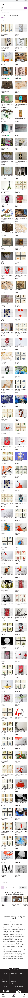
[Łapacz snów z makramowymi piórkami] (7, 484)
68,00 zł (3, 50)
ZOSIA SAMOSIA (17, 48)
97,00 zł (17, 207)
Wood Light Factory (4, 134)
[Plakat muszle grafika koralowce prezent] (21, 384)
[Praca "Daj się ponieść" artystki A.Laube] (21, 783)
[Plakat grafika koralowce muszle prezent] (21, 356)
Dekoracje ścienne (5, 12)
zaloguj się (24, 2)
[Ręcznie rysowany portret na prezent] (21, 71)
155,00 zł (3, 249)
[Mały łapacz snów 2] (21, 456)
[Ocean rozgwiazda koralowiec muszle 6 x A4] (7, 798)
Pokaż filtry (3, 17)
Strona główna (3, 10)
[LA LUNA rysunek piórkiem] (7, 641)
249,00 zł (17, 164)
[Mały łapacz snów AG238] (7, 441)
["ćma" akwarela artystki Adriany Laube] (21, 399)
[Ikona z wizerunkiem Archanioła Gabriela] (21, 242)
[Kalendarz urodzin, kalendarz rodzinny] (21, 228)
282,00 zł (17, 192)
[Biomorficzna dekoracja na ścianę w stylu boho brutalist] (21, 156)
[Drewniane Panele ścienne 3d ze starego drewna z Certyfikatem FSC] (21, 213)
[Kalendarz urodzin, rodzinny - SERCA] (7, 285)
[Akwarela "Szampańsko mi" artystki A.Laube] (21, 769)
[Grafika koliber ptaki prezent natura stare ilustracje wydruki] (7, 456)
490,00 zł (3, 121)
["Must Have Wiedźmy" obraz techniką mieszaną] (7, 213)
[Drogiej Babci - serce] (7, 256)
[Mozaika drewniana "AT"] (7, 128)
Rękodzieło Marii (18, 134)
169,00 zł (17, 64)
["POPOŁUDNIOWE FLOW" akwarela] (21, 441)
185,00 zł (17, 107)
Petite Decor (3, 162)
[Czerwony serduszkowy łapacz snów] (21, 584)
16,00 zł (3, 292)
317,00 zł (17, 478)
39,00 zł (3, 335)
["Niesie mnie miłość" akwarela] (21, 712)
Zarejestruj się (13, 981)
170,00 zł (3, 235)
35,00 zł (17, 135)
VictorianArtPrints (4, 34)
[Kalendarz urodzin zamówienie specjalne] (7, 356)
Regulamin (4, 978)
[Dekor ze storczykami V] (7, 113)
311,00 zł (17, 335)
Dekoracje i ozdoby (16, 10)
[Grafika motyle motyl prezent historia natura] (7, 712)
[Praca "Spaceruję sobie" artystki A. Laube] (21, 484)
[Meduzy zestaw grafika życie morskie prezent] (7, 840)
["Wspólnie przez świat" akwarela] (21, 655)
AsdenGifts (17, 34)
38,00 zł (3, 164)
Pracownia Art (17, 162)
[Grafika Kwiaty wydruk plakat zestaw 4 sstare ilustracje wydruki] (21, 427)
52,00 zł (17, 121)
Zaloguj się (24, 996)
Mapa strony (4, 981)
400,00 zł (3, 64)
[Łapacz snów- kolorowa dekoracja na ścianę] (21, 541)
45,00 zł (3, 306)
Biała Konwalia (17, 91)
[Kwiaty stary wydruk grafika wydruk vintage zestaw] (21, 513)
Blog (11, 979)
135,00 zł (3, 364)
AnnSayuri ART (3, 105)
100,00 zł (17, 249)
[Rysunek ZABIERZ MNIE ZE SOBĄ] (21, 798)
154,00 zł (3, 706)
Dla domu (10, 10)
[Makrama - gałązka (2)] (17, 899)
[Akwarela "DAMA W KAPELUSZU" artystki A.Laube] (21, 527)
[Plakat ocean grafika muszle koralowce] (7, 726)
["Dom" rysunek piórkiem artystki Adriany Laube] (21, 855)
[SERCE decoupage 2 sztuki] (21, 142)
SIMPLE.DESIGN (3, 77)
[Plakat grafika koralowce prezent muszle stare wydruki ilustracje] (7, 812)
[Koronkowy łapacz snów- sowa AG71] (21, 28)
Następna (22, 887)
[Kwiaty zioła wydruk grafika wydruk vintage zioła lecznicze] (21, 470)
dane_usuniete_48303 (5, 48)
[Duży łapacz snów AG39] (7, 342)
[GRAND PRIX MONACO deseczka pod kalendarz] (21, 113)
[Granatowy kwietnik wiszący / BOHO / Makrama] (7, 185)
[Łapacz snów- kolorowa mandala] (7, 527)
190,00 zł (3, 463)
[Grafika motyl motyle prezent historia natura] (21, 299)
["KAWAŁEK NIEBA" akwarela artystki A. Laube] (21, 840)
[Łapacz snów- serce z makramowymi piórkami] (7, 313)
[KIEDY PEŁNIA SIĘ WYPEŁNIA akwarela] (21, 812)
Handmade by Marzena (5, 91)
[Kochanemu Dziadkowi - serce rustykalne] (7, 156)
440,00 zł (3, 862)
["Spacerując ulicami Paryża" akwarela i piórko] (21, 826)
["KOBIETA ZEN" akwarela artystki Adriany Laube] (21, 698)
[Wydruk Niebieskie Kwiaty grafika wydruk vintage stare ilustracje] (21, 684)
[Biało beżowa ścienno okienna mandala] (21, 171)
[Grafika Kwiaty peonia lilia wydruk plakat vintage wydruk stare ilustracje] (7, 769)
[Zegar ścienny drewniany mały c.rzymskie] (7, 85)
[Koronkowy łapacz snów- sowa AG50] (21, 627)
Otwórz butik (13, 978)
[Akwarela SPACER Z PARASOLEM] (7, 513)
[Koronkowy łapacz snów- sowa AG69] (7, 270)
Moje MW (2, 119)
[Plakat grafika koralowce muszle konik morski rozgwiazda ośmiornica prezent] (21, 327)
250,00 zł (3, 150)
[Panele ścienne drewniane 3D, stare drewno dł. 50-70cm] (21, 56)
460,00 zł (3, 506)
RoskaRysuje (17, 77)
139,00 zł (3, 93)
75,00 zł (3, 321)
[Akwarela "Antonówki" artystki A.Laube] (21, 370)
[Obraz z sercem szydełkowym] (7, 171)
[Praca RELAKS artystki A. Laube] (21, 570)
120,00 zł (17, 50)
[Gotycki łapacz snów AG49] (6, 899)
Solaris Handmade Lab (5, 191)
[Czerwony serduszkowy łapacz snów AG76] (7, 612)
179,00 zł (3, 207)
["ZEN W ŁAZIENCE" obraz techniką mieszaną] (7, 684)
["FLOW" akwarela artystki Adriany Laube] (7, 427)
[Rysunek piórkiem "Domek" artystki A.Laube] (21, 726)
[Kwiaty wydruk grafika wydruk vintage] (7, 627)
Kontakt (20, 978)
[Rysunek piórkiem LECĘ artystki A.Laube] (21, 869)
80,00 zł (3, 192)
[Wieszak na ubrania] (21, 128)
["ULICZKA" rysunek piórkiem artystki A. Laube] (7, 869)
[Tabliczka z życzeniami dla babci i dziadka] (21, 85)
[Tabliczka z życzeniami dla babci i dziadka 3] (7, 384)
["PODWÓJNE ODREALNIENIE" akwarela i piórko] (21, 270)
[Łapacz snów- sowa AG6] (7, 370)
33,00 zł (3, 264)
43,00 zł (3, 392)
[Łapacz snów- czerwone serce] (21, 669)
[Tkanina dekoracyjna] (7, 142)
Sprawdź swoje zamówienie (22, 0)
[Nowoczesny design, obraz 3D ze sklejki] (7, 71)
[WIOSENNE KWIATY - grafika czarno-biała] (21, 42)
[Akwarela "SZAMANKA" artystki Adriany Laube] (7, 56)
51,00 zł (17, 150)
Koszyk (13, 996)
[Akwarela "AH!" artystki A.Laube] (7, 555)
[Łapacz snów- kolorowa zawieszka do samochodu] (7, 570)
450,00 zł (3, 221)
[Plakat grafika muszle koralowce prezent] (7, 826)
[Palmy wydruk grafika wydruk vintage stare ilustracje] (7, 755)
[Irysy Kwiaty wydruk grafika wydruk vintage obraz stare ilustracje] (21, 641)
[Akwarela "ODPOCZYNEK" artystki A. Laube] (21, 755)
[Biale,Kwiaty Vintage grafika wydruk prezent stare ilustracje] (7, 498)
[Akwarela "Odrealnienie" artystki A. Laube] (21, 313)
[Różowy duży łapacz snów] (7, 199)
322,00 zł (3, 36)
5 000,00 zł (4, 78)
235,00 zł (17, 36)
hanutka (16, 119)
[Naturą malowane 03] (21, 285)
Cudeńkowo (17, 148)
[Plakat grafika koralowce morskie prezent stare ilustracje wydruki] (21, 598)
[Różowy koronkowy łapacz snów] (7, 655)
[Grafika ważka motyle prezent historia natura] (21, 256)
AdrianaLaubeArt (4, 62)
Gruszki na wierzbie (4, 148)
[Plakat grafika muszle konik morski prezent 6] (7, 28)
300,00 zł (3, 691)
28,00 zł (17, 93)
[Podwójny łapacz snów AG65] (21, 413)
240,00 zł (17, 321)
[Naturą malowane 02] (7, 242)
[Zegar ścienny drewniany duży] (7, 228)
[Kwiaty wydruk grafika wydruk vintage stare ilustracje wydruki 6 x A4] (21, 185)
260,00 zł (17, 278)
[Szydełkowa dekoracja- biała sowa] (7, 399)
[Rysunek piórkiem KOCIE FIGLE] (7, 598)
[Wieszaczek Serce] (21, 199)
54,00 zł (3, 449)
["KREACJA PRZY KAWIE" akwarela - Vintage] (7, 470)
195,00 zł (17, 563)
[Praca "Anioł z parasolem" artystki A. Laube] (21, 741)
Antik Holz (16, 62)
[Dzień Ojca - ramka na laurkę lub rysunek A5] (7, 327)
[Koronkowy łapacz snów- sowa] (21, 498)
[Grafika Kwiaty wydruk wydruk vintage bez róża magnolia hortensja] (7, 669)
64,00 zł (3, 592)
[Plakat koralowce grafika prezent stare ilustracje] (7, 741)
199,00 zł (3, 349)
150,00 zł (17, 178)
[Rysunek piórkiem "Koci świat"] (21, 612)
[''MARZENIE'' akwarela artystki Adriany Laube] (7, 855)
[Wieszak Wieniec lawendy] (7, 42)
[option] (6, 901)
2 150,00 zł (4, 107)
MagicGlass (17, 105)
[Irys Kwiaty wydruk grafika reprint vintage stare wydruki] (7, 584)
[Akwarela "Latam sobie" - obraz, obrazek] (21, 342)
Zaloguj (12, 983)
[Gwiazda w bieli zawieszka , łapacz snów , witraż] (21, 99)
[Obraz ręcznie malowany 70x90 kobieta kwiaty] (7, 99)
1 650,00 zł (4, 135)
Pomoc (3, 979)
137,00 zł (3, 178)
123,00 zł (17, 235)
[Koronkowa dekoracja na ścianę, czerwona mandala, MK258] (7, 698)
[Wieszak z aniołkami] (7, 299)
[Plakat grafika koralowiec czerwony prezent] (21, 555)
